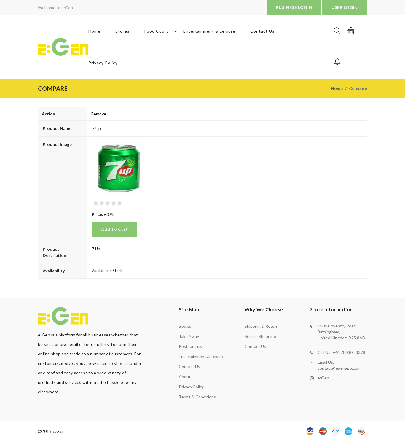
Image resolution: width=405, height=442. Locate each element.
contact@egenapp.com (339, 368)
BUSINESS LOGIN (294, 7)
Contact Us (262, 31)
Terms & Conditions (197, 396)
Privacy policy (191, 386)
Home (94, 31)
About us (188, 376)
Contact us (189, 366)
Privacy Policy (103, 62)
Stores (122, 31)
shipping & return (261, 326)
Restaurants (190, 346)
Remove (98, 113)
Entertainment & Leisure (209, 31)
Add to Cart (114, 229)
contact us (255, 346)
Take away (189, 336)
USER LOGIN (344, 7)
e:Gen (323, 377)
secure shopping (260, 336)
